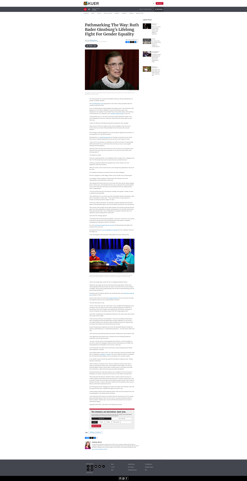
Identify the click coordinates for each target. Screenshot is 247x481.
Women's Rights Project (117, 113)
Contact (112, 467)
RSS (146, 470)
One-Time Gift (122, 418)
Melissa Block (93, 40)
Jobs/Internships (131, 464)
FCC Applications (148, 464)
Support (124, 13)
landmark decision (113, 298)
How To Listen (108, 13)
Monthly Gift (101, 418)
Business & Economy (154, 24)
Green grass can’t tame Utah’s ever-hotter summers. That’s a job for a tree (156, 72)
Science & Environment (155, 67)
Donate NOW (96, 426)
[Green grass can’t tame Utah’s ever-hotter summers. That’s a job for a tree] (147, 69)
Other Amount (116, 422)
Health (153, 39)
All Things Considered (95, 432)
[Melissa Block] (88, 445)
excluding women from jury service (104, 225)
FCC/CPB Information (132, 470)
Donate (160, 3)
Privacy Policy (131, 467)
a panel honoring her (105, 137)
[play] (85, 9)
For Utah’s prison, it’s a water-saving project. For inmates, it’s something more (156, 43)
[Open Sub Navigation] (89, 13)
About (112, 464)
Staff (112, 470)
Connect (117, 13)
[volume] (89, 9)
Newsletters (139, 13)
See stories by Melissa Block (99, 449)
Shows (99, 13)
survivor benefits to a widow (109, 230)
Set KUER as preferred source (132, 39)
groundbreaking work (98, 103)
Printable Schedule (149, 467)
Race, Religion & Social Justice (155, 52)
